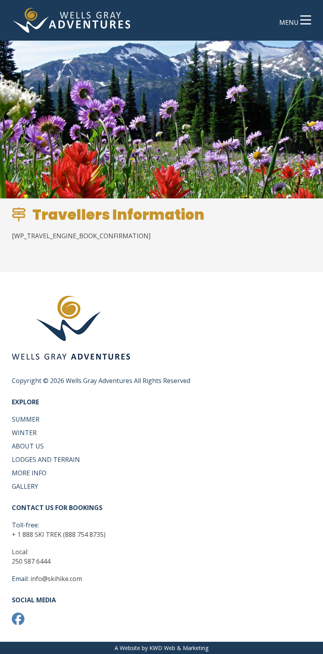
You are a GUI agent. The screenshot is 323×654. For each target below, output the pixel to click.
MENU (289, 22)
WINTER (24, 432)
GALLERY (25, 486)
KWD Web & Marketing (178, 648)
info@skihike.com (56, 578)
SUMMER (25, 419)
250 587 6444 (31, 561)
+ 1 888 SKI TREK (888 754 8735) (59, 534)
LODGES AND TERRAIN (46, 459)
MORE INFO (29, 473)
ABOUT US (28, 446)
